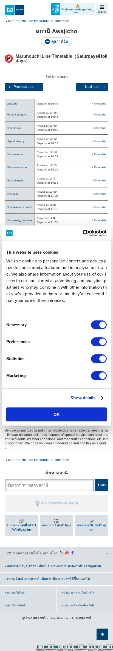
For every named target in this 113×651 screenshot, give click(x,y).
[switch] (99, 341)
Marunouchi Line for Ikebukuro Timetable (38, 21)
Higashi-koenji (15, 141)
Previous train (24, 87)
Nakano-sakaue (17, 167)
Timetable (100, 103)
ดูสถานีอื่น (59, 41)
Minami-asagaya (17, 114)
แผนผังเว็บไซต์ (16, 592)
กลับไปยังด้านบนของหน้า (102, 634)
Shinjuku (12, 193)
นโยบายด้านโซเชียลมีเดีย (79, 605)
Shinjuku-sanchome (19, 207)
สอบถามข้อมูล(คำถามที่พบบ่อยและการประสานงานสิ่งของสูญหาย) (54, 566)
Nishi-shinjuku (15, 180)
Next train (92, 87)
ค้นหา (91, 527)
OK (56, 414)
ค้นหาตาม (56, 525)
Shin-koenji (14, 127)
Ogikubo (12, 103)
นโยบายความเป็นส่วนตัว (79, 592)
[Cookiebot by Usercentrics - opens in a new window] (83, 233)
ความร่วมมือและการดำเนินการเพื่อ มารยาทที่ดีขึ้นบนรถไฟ (48, 579)
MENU (102, 11)
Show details (82, 397)
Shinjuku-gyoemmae (20, 220)
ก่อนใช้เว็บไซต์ (16, 605)
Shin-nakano (15, 154)
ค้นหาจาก (21, 527)
